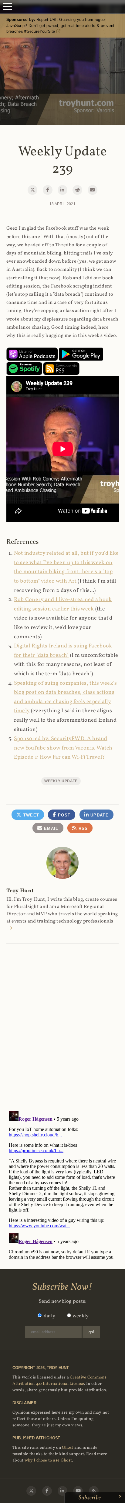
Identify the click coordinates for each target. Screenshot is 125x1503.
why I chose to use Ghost (48, 1460)
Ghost (67, 1448)
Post (63, 815)
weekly (81, 1315)
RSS (82, 828)
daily (50, 1315)
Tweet (30, 815)
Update (99, 815)
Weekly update (61, 781)
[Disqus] (62, 1020)
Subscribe (90, 1498)
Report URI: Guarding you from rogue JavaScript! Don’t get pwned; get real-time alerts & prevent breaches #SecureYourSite (60, 25)
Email (50, 828)
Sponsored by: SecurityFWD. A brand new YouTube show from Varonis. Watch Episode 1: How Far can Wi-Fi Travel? (63, 748)
